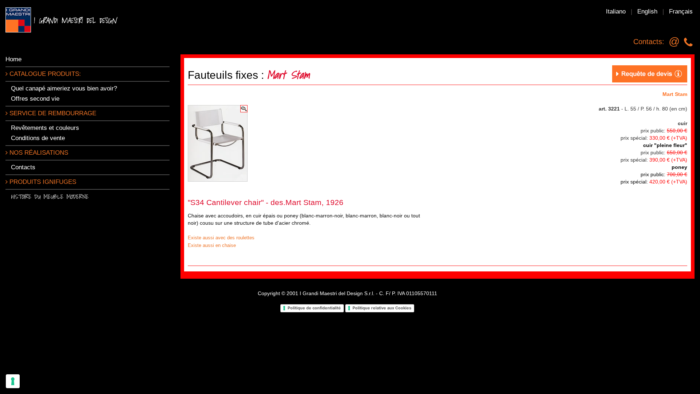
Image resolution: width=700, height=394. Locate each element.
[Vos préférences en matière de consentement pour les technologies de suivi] (13, 381)
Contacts (23, 167)
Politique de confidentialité (314, 307)
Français (681, 11)
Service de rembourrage (52, 113)
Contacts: (648, 42)
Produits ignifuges (42, 181)
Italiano (616, 11)
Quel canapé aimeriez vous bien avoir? (64, 88)
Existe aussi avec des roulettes (221, 237)
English (647, 11)
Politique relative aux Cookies (382, 307)
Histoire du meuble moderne (50, 196)
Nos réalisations (38, 152)
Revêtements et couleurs (45, 127)
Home (13, 59)
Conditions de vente (38, 138)
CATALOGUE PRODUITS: (44, 73)
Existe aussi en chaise (212, 245)
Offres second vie (35, 98)
